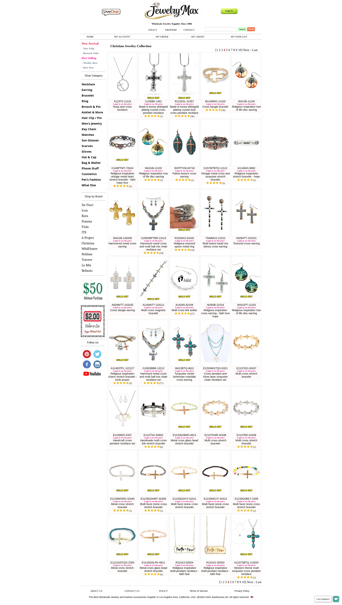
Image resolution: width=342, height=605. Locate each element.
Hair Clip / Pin (92, 118)
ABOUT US (96, 591)
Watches (88, 135)
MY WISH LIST (239, 36)
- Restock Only (90, 53)
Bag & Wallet (91, 163)
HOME (90, 36)
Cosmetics (89, 174)
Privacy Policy (241, 591)
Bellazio (87, 271)
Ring (85, 101)
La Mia (86, 265)
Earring (87, 90)
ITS (84, 232)
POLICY (153, 30)
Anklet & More (92, 112)
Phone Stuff (90, 168)
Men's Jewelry (92, 123)
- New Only (88, 48)
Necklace (88, 84)
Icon (85, 210)
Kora (85, 216)
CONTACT (189, 30)
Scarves (87, 146)
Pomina (87, 221)
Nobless (87, 254)
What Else (89, 185)
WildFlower (90, 249)
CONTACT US (132, 591)
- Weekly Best (89, 62)
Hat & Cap (89, 157)
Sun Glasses (90, 140)
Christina (88, 243)
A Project (88, 238)
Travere (87, 260)
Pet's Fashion (91, 179)
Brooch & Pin (91, 107)
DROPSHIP (171, 30)
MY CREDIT (197, 36)
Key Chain (89, 129)
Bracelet (88, 95)
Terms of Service (199, 591)
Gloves (87, 151)
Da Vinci (87, 205)
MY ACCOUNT (122, 36)
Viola (85, 227)
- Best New (88, 67)
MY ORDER (162, 36)
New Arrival (90, 43)
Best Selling (89, 58)
